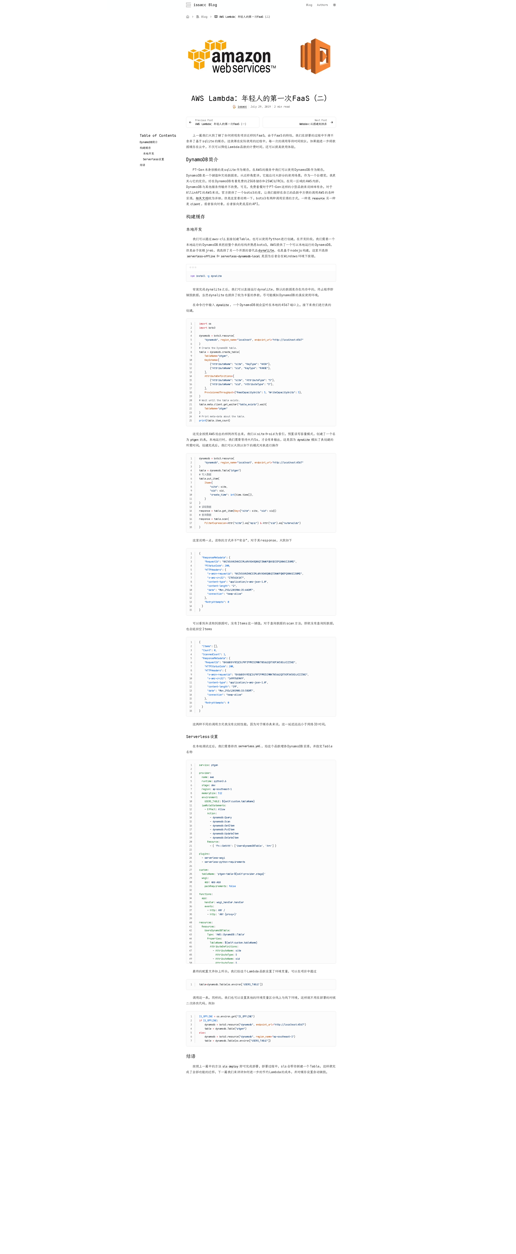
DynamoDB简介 (149, 142)
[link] (243, 17)
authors (322, 5)
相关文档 (202, 198)
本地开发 (148, 153)
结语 (142, 165)
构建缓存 (145, 148)
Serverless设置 (153, 159)
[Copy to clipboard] (331, 275)
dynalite (266, 250)
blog (309, 5)
